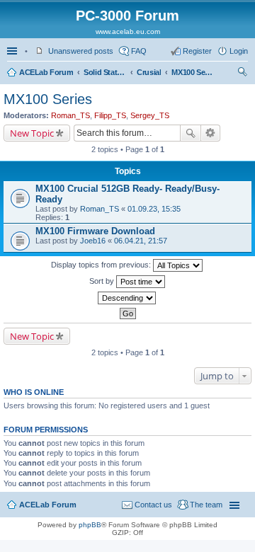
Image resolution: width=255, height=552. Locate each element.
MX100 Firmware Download (95, 231)
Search (190, 133)
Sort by (102, 281)
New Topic (32, 133)
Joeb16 (93, 240)
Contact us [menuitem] (153, 504)
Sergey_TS (149, 115)
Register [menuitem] (197, 51)
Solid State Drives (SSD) (105, 72)
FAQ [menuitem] (139, 51)
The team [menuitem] (206, 504)
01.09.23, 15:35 (154, 209)
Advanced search (210, 133)
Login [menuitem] (239, 51)
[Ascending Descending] (127, 298)
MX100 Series (192, 72)
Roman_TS (70, 115)
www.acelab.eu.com (128, 31)
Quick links (13, 50)
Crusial (149, 72)
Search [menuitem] (242, 73)
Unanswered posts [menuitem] (80, 51)
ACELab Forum (46, 72)
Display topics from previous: (102, 264)
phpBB (90, 525)
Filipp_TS (110, 115)
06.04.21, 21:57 (140, 240)
